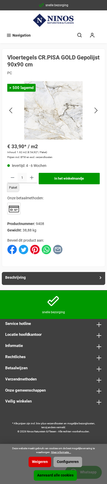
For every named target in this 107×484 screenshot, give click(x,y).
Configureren (68, 462)
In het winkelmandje (69, 178)
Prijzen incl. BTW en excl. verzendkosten (29, 157)
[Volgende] (96, 110)
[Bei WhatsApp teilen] (46, 249)
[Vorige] (11, 110)
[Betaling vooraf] (14, 208)
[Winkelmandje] (101, 33)
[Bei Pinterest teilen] (35, 249)
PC (9, 73)
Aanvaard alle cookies (55, 475)
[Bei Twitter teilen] (23, 249)
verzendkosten (54, 423)
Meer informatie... (61, 452)
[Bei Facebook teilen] (12, 249)
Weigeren (40, 462)
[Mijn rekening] (92, 35)
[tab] (53, 278)
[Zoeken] (79, 35)
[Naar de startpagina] (53, 20)
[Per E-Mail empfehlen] (58, 249)
